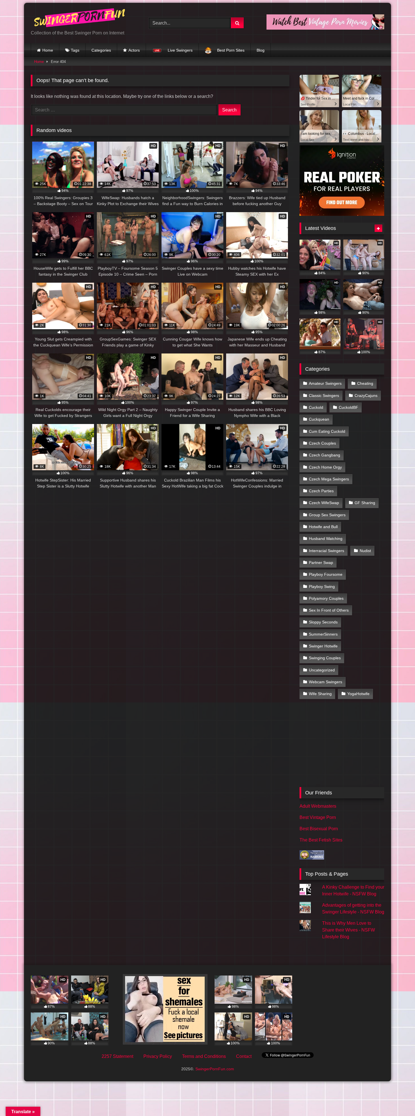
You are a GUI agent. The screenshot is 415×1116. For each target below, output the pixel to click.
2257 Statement (117, 1056)
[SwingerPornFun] (80, 18)
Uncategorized (322, 670)
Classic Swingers (324, 395)
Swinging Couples (325, 658)
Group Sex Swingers (327, 515)
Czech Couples (322, 443)
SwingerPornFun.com (214, 1069)
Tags (75, 50)
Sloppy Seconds (323, 622)
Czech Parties (321, 491)
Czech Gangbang (324, 455)
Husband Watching (325, 538)
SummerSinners (323, 634)
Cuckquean (319, 419)
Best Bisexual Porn (319, 828)
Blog (261, 50)
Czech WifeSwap (324, 502)
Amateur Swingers (325, 383)
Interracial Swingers (326, 550)
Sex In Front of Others (329, 610)
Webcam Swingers (325, 682)
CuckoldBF (348, 407)
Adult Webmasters (318, 806)
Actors (134, 50)
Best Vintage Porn (318, 817)
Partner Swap (321, 562)
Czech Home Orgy (325, 467)
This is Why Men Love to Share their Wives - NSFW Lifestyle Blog (348, 930)
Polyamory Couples (326, 598)
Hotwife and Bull (323, 526)
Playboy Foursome (325, 574)
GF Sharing (365, 502)
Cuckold (316, 407)
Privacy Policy (157, 1056)
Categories (101, 50)
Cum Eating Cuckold (327, 431)
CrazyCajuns (366, 395)
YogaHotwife (358, 693)
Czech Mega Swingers (329, 479)
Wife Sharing (320, 693)
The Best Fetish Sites (321, 840)
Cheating (365, 383)
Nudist (365, 550)
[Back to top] (397, 1099)
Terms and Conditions (204, 1056)
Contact (244, 1056)
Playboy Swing (322, 586)
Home (47, 50)
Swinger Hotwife (323, 646)
